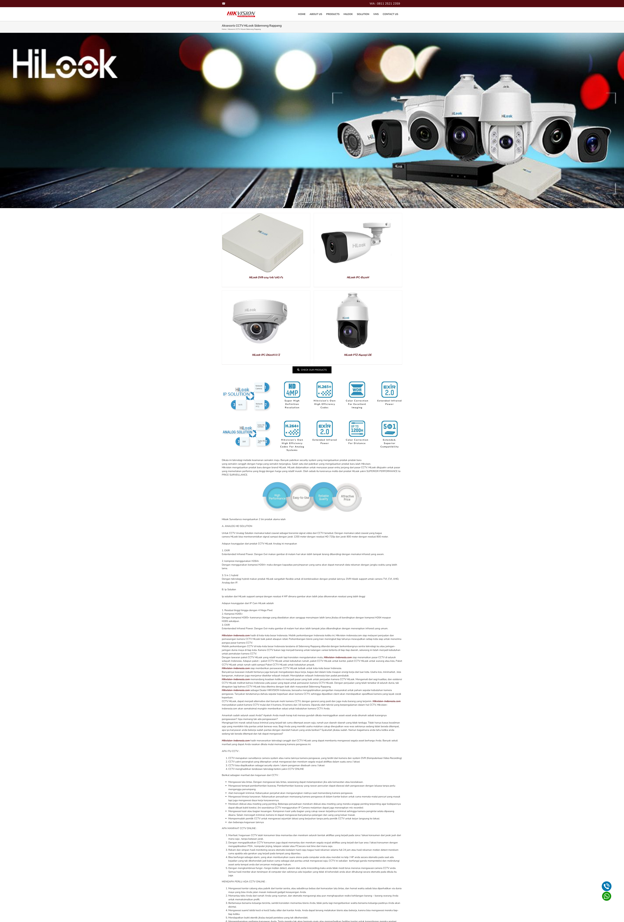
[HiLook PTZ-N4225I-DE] (354, 292)
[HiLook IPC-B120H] (354, 215)
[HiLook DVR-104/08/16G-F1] (262, 215)
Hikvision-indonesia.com (236, 635)
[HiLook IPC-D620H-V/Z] (262, 292)
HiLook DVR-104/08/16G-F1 (266, 277)
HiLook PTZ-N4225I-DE (358, 354)
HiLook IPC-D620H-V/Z (266, 354)
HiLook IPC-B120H (358, 277)
